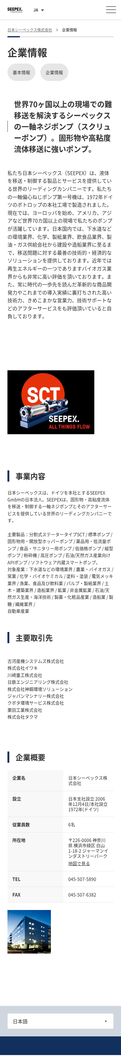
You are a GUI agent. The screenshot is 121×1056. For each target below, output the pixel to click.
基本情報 (21, 72)
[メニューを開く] (111, 9)
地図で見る (79, 863)
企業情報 (54, 72)
